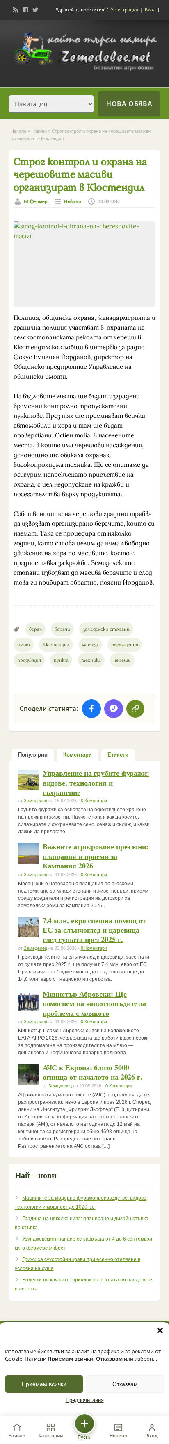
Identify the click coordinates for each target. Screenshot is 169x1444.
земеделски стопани (106, 629)
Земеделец (35, 800)
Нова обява (129, 103)
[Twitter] (35, 9)
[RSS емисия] (15, 9)
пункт (61, 660)
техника (91, 660)
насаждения (124, 644)
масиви (90, 644)
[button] (160, 1330)
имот (23, 644)
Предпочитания (85, 1400)
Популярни (33, 755)
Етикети (117, 755)
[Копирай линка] (135, 709)
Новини (39, 131)
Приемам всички (44, 1384)
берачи (62, 629)
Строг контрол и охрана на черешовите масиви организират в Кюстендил (80, 174)
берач (35, 629)
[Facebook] (25, 9)
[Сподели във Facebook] (91, 708)
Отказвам (125, 1384)
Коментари (77, 755)
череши (122, 660)
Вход (150, 10)
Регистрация (124, 10)
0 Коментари (94, 800)
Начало (18, 131)
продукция (29, 660)
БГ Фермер (36, 201)
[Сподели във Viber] (113, 708)
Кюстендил (56, 644)
